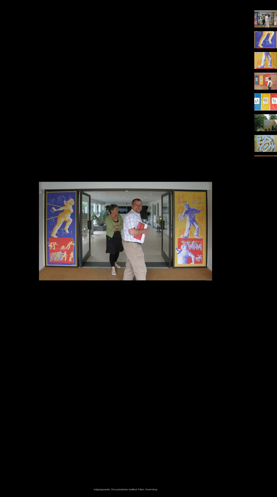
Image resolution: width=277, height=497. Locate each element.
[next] (243, 242)
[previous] (7, 242)
